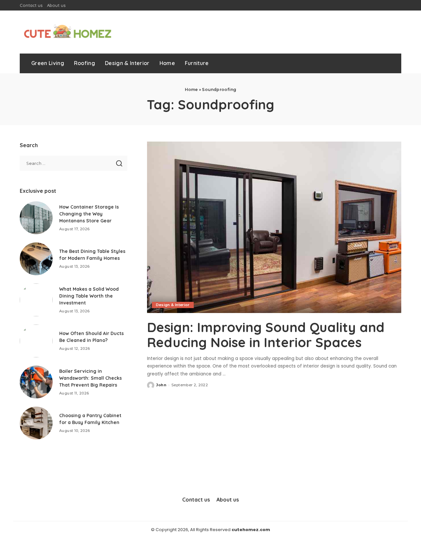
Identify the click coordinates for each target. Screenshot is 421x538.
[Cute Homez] (67, 32)
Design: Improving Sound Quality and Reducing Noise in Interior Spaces (265, 334)
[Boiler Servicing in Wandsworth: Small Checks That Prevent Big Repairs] (36, 382)
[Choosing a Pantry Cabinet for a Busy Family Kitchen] (36, 423)
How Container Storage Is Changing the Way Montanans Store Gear (89, 214)
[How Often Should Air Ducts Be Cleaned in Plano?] (36, 341)
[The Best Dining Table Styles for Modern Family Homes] (36, 258)
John (161, 385)
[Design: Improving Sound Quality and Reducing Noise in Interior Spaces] (274, 227)
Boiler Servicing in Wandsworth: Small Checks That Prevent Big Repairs (90, 378)
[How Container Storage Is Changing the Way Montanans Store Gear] (36, 217)
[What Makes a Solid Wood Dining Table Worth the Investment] (36, 299)
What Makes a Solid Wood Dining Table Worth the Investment (89, 296)
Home (191, 89)
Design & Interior (173, 305)
